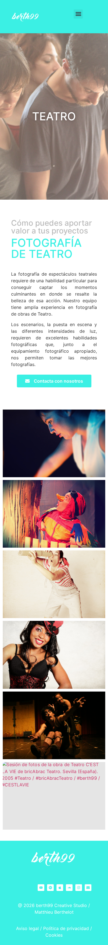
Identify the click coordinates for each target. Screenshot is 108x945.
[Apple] (59, 887)
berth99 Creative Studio (61, 905)
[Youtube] (41, 887)
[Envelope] (88, 887)
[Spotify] (50, 887)
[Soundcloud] (69, 887)
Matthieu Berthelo (53, 912)
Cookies (54, 935)
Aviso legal (27, 928)
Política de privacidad (66, 928)
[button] (78, 14)
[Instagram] (78, 887)
